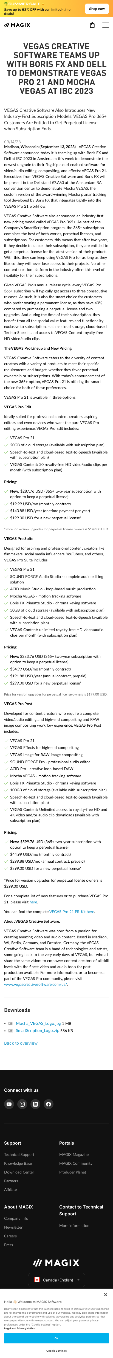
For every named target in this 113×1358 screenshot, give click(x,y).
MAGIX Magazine (74, 1155)
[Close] (106, 1295)
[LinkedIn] (35, 1104)
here (33, 902)
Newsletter (13, 1227)
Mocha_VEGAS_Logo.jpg (39, 1024)
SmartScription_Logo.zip (38, 1031)
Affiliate (10, 1190)
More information (74, 1226)
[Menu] (105, 25)
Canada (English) (58, 1280)
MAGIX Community (75, 1163)
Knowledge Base (18, 1163)
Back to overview (21, 1043)
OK (56, 1338)
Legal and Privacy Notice (19, 1328)
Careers (10, 1236)
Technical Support (19, 1155)
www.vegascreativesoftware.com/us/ (35, 984)
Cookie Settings (56, 1350)
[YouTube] (9, 1104)
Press (8, 1245)
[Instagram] (22, 1104)
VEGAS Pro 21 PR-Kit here (71, 912)
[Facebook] (48, 1104)
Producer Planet (72, 1172)
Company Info (16, 1218)
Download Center (19, 1172)
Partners (11, 1181)
